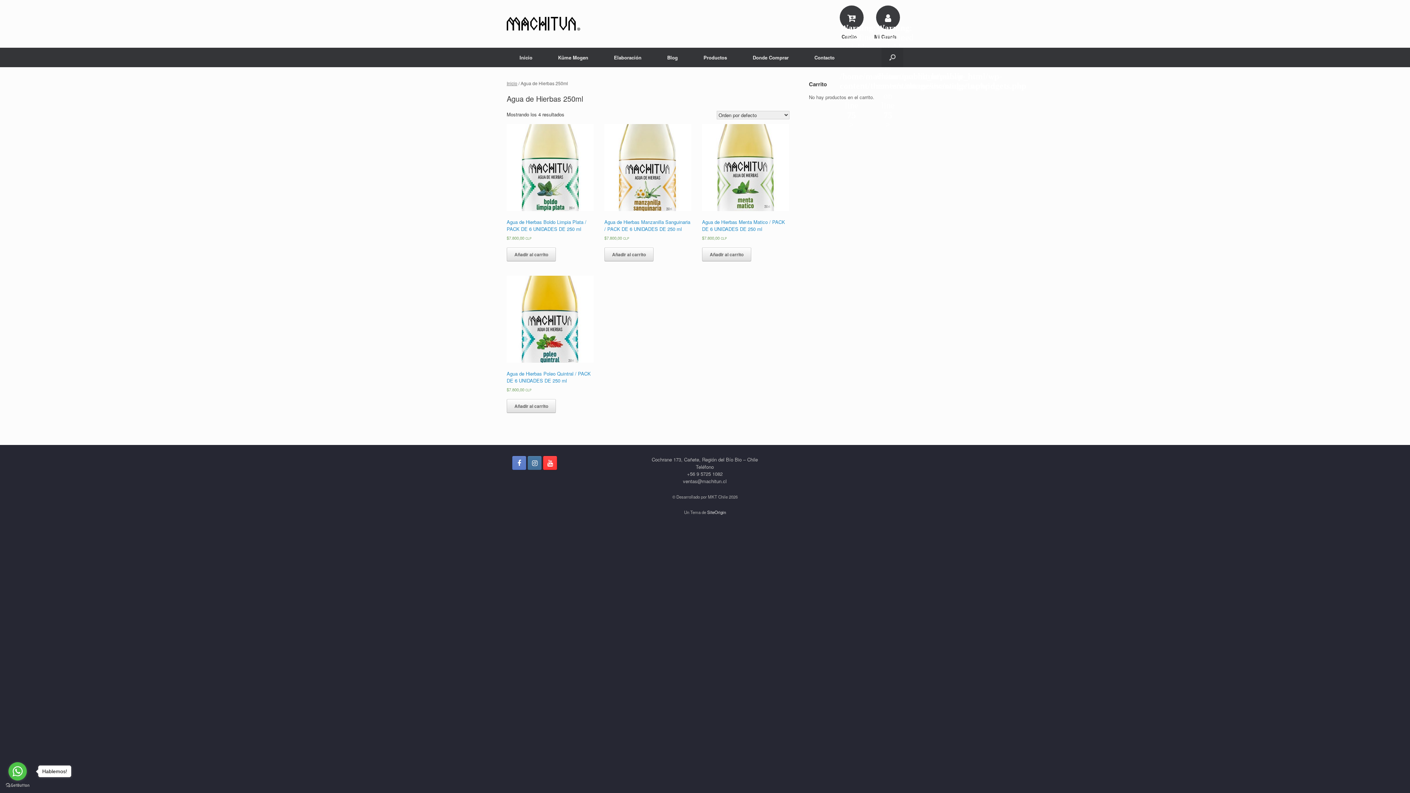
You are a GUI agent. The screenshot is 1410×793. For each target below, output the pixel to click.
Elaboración (627, 57)
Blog (672, 57)
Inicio (526, 57)
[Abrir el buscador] (892, 57)
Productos (715, 57)
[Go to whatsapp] (17, 771)
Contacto (824, 57)
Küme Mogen (573, 57)
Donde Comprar (771, 57)
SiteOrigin (716, 512)
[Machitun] (543, 24)
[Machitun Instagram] (535, 463)
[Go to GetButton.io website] (17, 785)
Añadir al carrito (531, 254)
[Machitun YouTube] (550, 463)
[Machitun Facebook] (519, 463)
